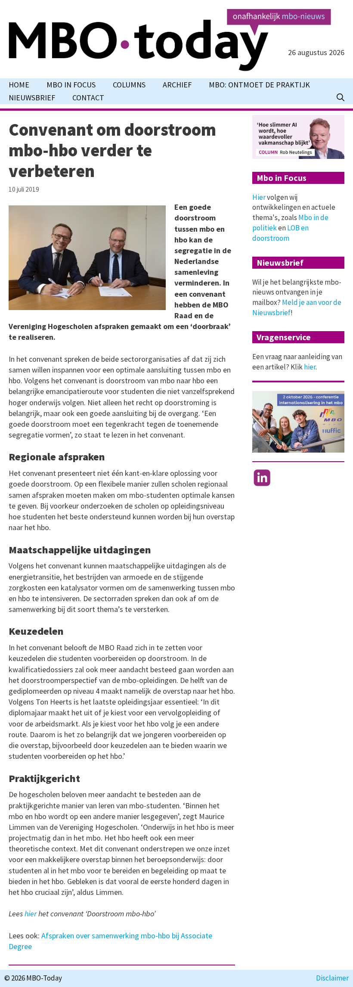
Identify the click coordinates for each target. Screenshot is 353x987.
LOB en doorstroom (280, 233)
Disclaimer (332, 978)
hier (31, 914)
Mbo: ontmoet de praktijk (259, 85)
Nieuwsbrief (32, 97)
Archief (177, 85)
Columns (129, 85)
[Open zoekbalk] (340, 97)
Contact (88, 97)
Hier (259, 197)
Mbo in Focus (71, 85)
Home (19, 85)
